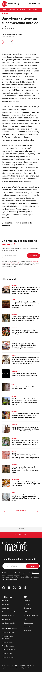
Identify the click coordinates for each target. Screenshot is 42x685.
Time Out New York (8, 650)
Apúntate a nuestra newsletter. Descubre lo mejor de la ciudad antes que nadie (20, 249)
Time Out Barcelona (8, 632)
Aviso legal (5, 608)
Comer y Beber (21, 10)
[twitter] (14, 587)
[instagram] (3, 587)
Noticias (4, 10)
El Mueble (27, 608)
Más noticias (21, 510)
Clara (25, 619)
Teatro (35, 10)
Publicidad (5, 604)
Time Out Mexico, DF (9, 657)
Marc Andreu (16, 35)
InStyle (26, 612)
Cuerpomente (28, 623)
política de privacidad (12, 263)
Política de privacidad (9, 612)
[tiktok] (25, 587)
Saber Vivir (27, 631)
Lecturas (27, 601)
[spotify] (20, 587)
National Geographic (31, 616)
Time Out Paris (7, 653)
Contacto (5, 601)
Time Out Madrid (7, 642)
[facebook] (9, 587)
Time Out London (8, 646)
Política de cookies (8, 616)
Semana (26, 604)
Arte (29, 10)
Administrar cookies (8, 623)
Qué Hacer (12, 10)
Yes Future (6, 138)
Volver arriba (23, 535)
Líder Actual (28, 627)
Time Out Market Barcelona (7, 637)
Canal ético (6, 619)
